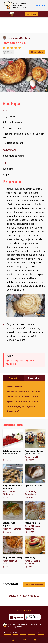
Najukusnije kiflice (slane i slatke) (35, 445)
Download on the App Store (16, 617)
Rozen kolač (12, 411)
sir (11, 360)
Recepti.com (5, 625)
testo (32, 360)
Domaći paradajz (15, 386)
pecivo (13, 364)
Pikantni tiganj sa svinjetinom (21, 406)
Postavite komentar (34, 584)
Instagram (31, 633)
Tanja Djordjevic (22, 38)
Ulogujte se (31, 14)
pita (21, 360)
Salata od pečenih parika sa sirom (13, 445)
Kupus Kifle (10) (35, 517)
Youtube (23, 633)
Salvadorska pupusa (13, 517)
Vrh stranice (23, 610)
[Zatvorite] (2, 5)
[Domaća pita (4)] (25, 305)
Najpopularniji (35, 378)
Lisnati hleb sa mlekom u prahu (22, 396)
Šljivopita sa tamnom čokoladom (22, 401)
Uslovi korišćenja (36, 624)
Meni (24, 640)
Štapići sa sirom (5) (13, 552)
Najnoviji (13, 378)
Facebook (7, 633)
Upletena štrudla (35, 481)
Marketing (12, 626)
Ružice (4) (35, 552)
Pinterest (41, 633)
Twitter (15, 633)
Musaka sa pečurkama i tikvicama (23, 391)
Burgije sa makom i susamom (13, 481)
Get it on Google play (33, 617)
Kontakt (20, 626)
